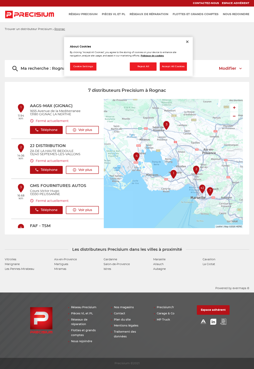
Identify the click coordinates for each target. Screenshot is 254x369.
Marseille (159, 259)
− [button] (234, 116)
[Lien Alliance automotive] (203, 322)
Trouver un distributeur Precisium (28, 29)
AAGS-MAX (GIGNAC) (51, 106)
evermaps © (241, 288)
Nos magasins (124, 307)
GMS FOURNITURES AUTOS (58, 186)
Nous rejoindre (81, 341)
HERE (239, 226)
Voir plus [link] (85, 130)
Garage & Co (165, 313)
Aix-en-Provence (65, 259)
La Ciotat (209, 264)
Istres (107, 269)
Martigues (61, 264)
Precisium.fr (165, 307)
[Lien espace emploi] (223, 322)
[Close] (187, 41)
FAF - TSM (40, 226)
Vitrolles (10, 259)
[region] (128, 57)
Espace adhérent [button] (213, 310)
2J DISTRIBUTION (48, 146)
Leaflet (219, 226)
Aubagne (159, 269)
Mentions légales (126, 325)
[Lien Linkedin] (213, 322)
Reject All (143, 66)
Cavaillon (209, 259)
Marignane (12, 264)
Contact (119, 313)
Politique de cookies (152, 56)
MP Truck (163, 319)
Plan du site (122, 319)
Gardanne (110, 259)
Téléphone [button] (49, 130)
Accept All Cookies (173, 66)
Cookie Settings (83, 66)
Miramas (60, 269)
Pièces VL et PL (82, 313)
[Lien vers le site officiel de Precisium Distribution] (29, 14)
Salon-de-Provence (117, 264)
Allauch (158, 264)
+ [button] (234, 107)
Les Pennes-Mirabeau (19, 269)
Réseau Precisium (83, 307)
